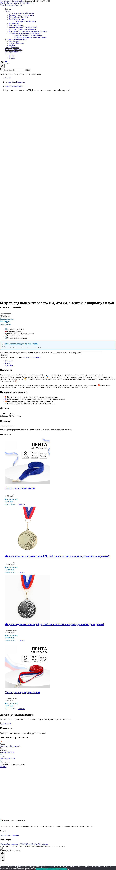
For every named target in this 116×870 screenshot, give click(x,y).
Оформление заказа (16, 44)
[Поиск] (2, 62)
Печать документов (17, 19)
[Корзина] (6, 63)
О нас (11, 56)
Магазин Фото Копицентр (15, 39)
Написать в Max (34, 723)
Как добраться (12, 844)
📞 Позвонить (5, 723)
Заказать (4, 355)
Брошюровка (14, 23)
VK (1, 767)
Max (4, 767)
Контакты (9, 54)
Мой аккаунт (14, 42)
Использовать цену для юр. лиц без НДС (21, 344)
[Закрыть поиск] (2, 66)
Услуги (7, 11)
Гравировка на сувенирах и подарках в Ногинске (28, 31)
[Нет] (68, 869)
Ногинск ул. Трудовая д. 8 (12, 1)
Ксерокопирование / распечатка (21, 15)
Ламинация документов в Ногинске (23, 27)
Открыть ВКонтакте (19, 723)
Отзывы (12, 58)
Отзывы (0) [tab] (9, 365)
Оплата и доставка (12, 48)
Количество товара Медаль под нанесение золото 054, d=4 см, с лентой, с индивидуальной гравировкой (40, 353)
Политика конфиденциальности (56, 869)
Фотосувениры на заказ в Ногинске (23, 29)
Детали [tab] (7, 363)
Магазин (3, 844)
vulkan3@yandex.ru (9, 3)
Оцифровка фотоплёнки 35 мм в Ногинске (30, 37)
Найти (27, 70)
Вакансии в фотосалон (13, 50)
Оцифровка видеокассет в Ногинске (28, 35)
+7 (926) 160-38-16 (26, 3)
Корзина (12, 46)
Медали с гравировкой (32, 357)
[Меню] (8, 63)
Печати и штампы (16, 25)
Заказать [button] (21, 504)
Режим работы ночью (13, 52)
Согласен (40, 869)
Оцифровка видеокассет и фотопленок (24, 33)
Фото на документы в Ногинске (21, 13)
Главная (8, 9)
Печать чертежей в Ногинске (25, 21)
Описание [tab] (8, 361)
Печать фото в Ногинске (18, 17)
